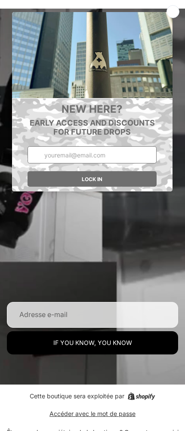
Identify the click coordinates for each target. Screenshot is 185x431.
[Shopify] (141, 396)
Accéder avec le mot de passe (92, 413)
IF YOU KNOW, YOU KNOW (92, 342)
